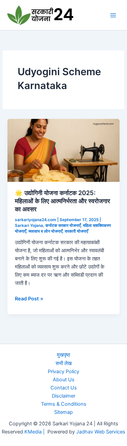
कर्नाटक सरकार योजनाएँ (63, 225)
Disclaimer (63, 396)
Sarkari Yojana (29, 225)
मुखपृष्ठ (63, 355)
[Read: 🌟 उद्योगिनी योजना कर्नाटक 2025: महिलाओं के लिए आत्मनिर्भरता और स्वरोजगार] (63, 150)
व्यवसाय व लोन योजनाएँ (45, 231)
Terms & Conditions (63, 404)
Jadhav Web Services (100, 432)
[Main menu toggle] (113, 15)
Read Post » (29, 299)
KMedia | (35, 432)
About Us (64, 380)
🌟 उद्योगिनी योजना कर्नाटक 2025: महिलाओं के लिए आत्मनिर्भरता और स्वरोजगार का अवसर (62, 200)
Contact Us (63, 388)
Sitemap (63, 412)
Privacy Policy (63, 371)
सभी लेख (64, 363)
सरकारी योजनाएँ (76, 231)
